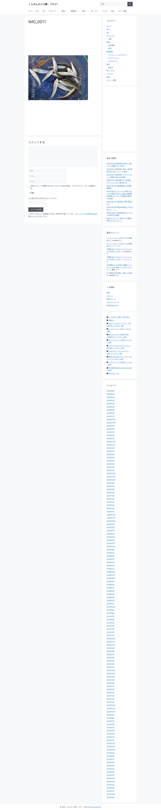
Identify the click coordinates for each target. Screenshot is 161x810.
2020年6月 (111, 534)
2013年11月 (111, 746)
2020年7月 (111, 530)
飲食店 (110, 67)
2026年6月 (111, 397)
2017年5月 (110, 623)
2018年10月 (111, 578)
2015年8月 (110, 683)
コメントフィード (113, 302)
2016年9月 (111, 648)
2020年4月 (111, 537)
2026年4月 (111, 403)
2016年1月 (110, 667)
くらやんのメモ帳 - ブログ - (43, 4)
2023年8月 (111, 448)
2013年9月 (111, 753)
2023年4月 (111, 461)
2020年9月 (111, 524)
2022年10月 (111, 480)
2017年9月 (110, 610)
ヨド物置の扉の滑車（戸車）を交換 (119, 273)
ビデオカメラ (113, 61)
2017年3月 (110, 629)
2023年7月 (111, 451)
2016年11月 (111, 642)
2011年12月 (111, 794)
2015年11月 (111, 673)
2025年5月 (111, 410)
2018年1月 (110, 604)
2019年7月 (110, 553)
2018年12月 (111, 572)
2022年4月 (111, 492)
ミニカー (105, 11)
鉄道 (112, 11)
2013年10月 (111, 750)
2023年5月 (111, 457)
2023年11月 (111, 445)
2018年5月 (110, 594)
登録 (108, 293)
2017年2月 (110, 632)
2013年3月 (111, 772)
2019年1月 (110, 569)
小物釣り (111, 320)
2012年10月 (111, 781)
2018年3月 (110, 600)
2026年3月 (111, 407)
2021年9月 (110, 496)
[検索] (130, 4)
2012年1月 (110, 791)
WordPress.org (112, 305)
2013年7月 (110, 759)
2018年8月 (110, 584)
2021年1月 (110, 511)
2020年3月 (111, 540)
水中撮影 (111, 45)
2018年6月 (110, 591)
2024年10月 (111, 422)
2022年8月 (111, 483)
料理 (109, 48)
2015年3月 (110, 699)
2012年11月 (111, 778)
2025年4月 (111, 413)
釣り (37, 11)
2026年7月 (111, 394)
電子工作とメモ (113, 373)
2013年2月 (110, 775)
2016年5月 (110, 661)
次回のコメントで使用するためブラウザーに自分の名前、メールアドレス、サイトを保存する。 (62, 187)
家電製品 (73, 11)
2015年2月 (110, 702)
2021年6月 (110, 505)
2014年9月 (111, 715)
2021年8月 (110, 499)
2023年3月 (111, 464)
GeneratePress (96, 807)
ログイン (110, 296)
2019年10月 (111, 546)
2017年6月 (110, 619)
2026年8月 (111, 391)
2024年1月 (110, 438)
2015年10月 (111, 677)
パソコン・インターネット (117, 55)
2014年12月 (111, 705)
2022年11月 (111, 476)
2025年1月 (110, 416)
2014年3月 (111, 734)
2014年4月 (111, 731)
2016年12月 (111, 638)
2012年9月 (110, 785)
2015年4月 (110, 696)
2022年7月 (111, 486)
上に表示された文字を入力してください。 (43, 198)
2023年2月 (111, 467)
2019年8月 (110, 550)
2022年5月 (111, 489)
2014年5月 (110, 727)
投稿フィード (111, 299)
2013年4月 (111, 769)
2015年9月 (110, 680)
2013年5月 (110, 765)
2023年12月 (111, 442)
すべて (30, 11)
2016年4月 (111, 664)
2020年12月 (111, 515)
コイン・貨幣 (122, 11)
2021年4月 (110, 508)
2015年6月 (110, 689)
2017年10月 (111, 607)
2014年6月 (111, 724)
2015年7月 (110, 686)
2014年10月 (111, 711)
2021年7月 (110, 502)
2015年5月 (110, 692)
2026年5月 (111, 400)
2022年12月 (111, 473)
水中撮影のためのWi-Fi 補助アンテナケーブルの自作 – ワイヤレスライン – (119, 267)
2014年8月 (110, 718)
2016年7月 (110, 654)
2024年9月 (111, 426)
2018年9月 (110, 581)
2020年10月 (111, 521)
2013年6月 (111, 762)
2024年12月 (111, 419)
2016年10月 (111, 645)
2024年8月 (111, 429)
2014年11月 (111, 708)
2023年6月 (111, 454)
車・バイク (94, 11)
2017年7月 (110, 616)
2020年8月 (111, 527)
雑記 (83, 11)
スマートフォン (113, 58)
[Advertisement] (62, 40)
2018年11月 (111, 575)
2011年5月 (110, 797)
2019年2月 (110, 565)
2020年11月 (111, 518)
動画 (63, 11)
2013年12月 (111, 743)
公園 (109, 39)
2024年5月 (111, 435)
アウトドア (52, 11)
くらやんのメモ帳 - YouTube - (119, 317)
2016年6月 (111, 657)
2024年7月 (111, 432)
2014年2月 (110, 737)
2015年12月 (111, 670)
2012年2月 (110, 788)
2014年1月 (110, 740)
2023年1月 (110, 470)
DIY (44, 11)
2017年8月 (110, 613)
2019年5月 (110, 559)
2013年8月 (110, 756)
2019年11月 (111, 543)
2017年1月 (110, 635)
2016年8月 (110, 651)
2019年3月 (111, 562)
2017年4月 (110, 626)
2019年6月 (111, 556)
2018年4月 (110, 597)
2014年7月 (110, 721)
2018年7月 (110, 588)
